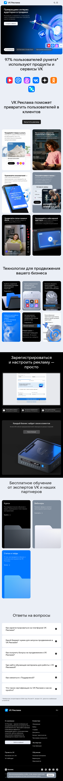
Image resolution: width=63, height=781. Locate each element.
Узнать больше (31, 432)
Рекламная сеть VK (11, 755)
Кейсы (34, 727)
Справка (35, 729)
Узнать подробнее (11, 23)
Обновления (36, 724)
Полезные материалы (39, 755)
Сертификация (37, 746)
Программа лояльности (39, 738)
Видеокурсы (36, 758)
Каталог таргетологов (39, 735)
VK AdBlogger (9, 758)
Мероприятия (36, 761)
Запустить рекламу (31, 122)
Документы (36, 732)
